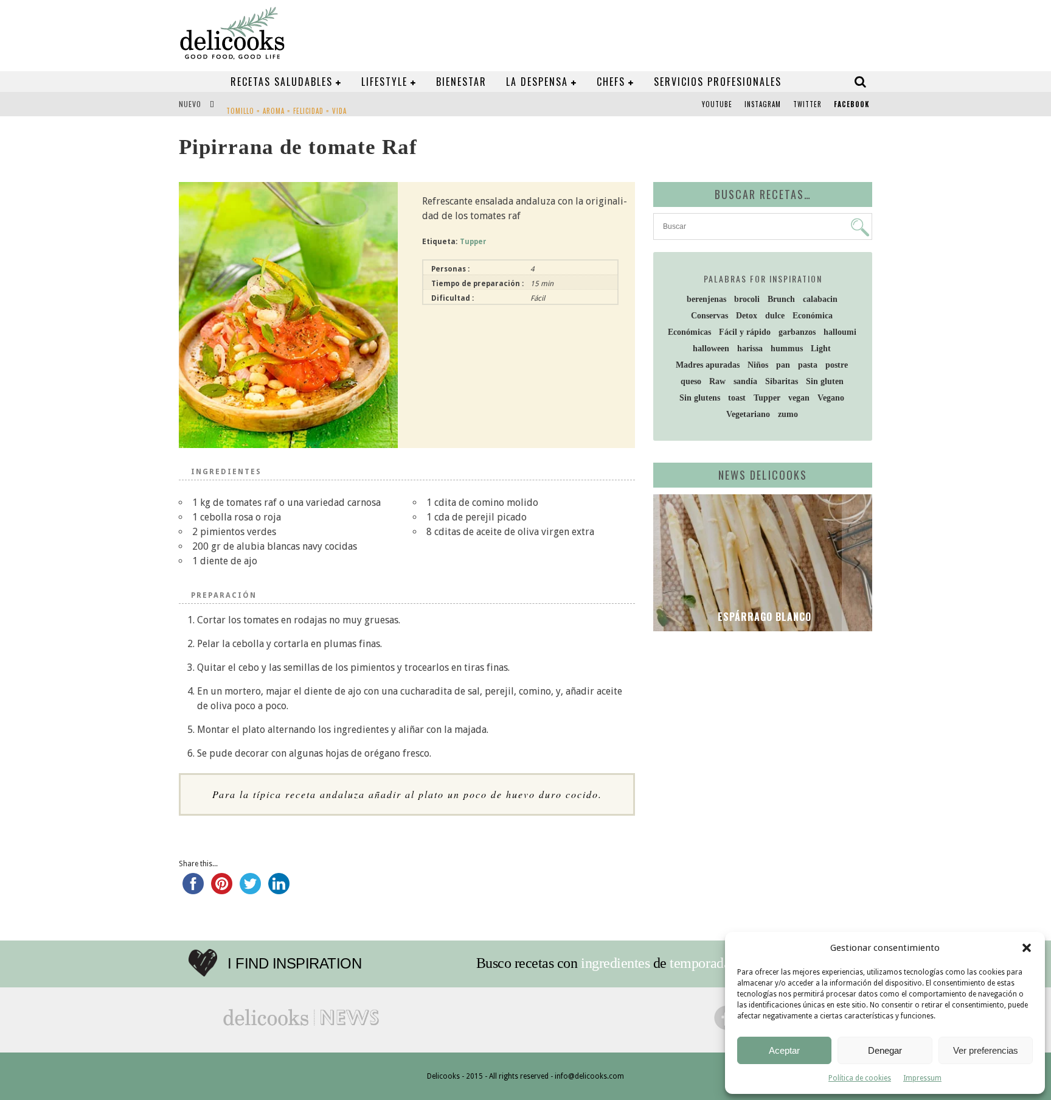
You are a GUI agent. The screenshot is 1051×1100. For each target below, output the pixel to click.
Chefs (611, 81)
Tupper (473, 241)
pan (783, 365)
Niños (757, 365)
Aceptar (784, 1050)
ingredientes (615, 963)
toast (737, 397)
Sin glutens (699, 397)
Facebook (851, 104)
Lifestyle (384, 81)
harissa (750, 348)
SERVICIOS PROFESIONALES (718, 81)
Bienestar (461, 81)
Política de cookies (859, 1078)
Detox (746, 315)
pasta (807, 365)
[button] (1027, 948)
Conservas (709, 315)
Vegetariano (748, 414)
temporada (700, 963)
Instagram (762, 104)
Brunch (781, 299)
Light (821, 348)
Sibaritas (781, 381)
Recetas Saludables (282, 81)
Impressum (922, 1078)
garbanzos (797, 332)
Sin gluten (825, 381)
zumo (788, 414)
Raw (717, 381)
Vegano (830, 397)
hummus (787, 348)
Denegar (885, 1050)
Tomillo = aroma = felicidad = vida (286, 105)
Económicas (689, 332)
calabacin (820, 299)
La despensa (537, 81)
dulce (775, 315)
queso (691, 381)
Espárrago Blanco (763, 616)
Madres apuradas (708, 365)
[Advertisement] (759, 734)
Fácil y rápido (745, 332)
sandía (745, 381)
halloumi (840, 332)
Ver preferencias (985, 1050)
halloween (711, 348)
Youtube (717, 104)
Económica (813, 315)
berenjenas (706, 299)
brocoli (747, 299)
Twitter (807, 104)
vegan (799, 397)
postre (836, 365)
